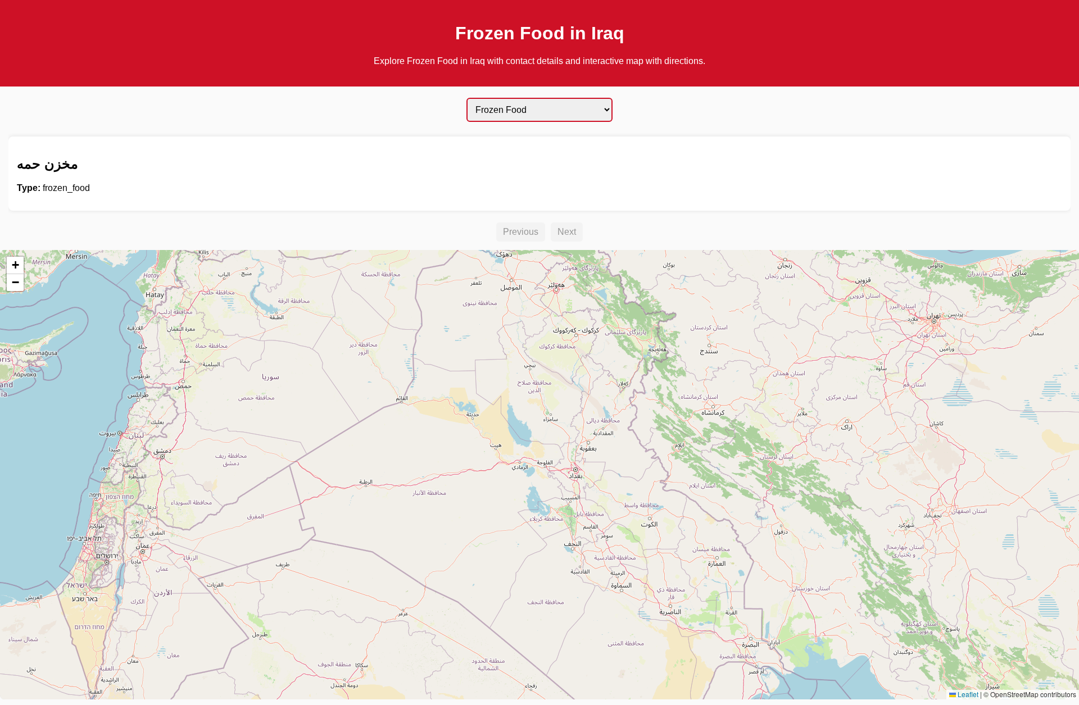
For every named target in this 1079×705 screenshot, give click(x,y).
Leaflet (967, 694)
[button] (15, 265)
